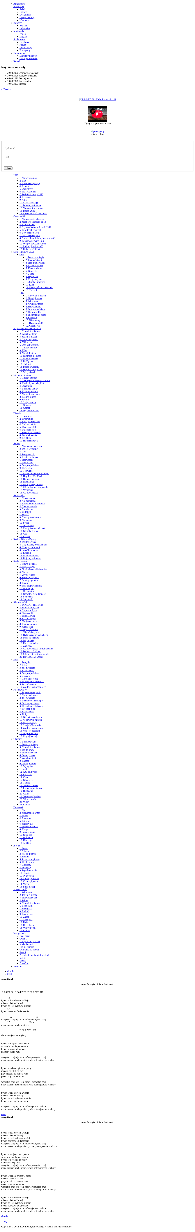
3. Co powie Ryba (28, 610)
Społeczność (19, 39)
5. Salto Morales (27, 615)
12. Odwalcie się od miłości (33, 594)
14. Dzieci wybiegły (29, 366)
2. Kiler (23, 665)
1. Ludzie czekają (28, 741)
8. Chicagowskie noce (30, 517)
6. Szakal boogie (27, 618)
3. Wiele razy (32, 301)
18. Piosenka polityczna (31, 788)
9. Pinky (24, 714)
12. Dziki (24, 922)
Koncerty (17, 23)
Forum (23, 44)
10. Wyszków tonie (29, 629)
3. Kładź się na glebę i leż (32, 383)
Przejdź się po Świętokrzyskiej (34, 955)
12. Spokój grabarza (29, 878)
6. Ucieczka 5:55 (28, 429)
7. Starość (24, 514)
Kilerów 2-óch (20, 602)
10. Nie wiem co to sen (31, 717)
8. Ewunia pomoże (29, 624)
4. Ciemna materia (28, 506)
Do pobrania (19, 53)
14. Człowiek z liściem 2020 (33, 213)
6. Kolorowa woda (29, 391)
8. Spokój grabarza (29, 550)
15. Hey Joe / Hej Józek (31, 369)
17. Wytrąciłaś (26, 490)
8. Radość (24, 761)
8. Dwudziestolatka (29, 435)
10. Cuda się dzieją (29, 202)
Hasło (6, 156)
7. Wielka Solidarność (30, 432)
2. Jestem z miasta (28, 895)
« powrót (17, 966)
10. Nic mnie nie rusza (30, 356)
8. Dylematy (25, 867)
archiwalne (25, 28)
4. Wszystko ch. (27, 454)
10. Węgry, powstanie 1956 (33, 243)
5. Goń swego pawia (29, 703)
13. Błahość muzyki (29, 479)
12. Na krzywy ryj (28, 722)
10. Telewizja (26, 470)
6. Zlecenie (25, 676)
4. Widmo (24, 856)
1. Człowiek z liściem (36, 295)
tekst (9, 974)
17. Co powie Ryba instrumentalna (36, 648)
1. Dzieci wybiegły (35, 257)
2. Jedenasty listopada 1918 (33, 221)
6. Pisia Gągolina (28, 191)
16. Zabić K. (26, 646)
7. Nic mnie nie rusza (30, 394)
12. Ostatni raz (33, 325)
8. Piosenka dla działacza (32, 681)
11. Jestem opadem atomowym (34, 473)
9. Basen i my (26, 914)
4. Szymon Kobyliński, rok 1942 (35, 227)
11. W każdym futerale (30, 205)
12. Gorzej (25, 408)
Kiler (15, 659)
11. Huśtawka (26, 837)
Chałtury (17, 739)
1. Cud (23, 810)
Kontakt (17, 61)
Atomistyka (19, 495)
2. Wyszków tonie (28, 334)
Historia (23, 12)
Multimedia (18, 31)
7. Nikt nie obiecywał (30, 235)
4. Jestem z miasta (34, 265)
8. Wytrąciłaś (32, 276)
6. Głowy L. (31, 271)
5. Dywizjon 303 (28, 427)
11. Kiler (30, 284)
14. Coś (23, 533)
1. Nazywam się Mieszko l (32, 219)
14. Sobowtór (26, 599)
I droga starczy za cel (30, 941)
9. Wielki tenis (26, 626)
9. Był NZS (31, 317)
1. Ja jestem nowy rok (30, 692)
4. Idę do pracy (27, 750)
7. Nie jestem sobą (28, 621)
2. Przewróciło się (34, 260)
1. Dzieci (24, 848)
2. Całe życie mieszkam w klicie (35, 380)
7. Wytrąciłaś (26, 908)
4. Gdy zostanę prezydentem (33, 544)
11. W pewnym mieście (31, 719)
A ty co (16, 845)
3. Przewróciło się (28, 897)
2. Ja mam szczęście (29, 607)
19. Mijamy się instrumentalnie (34, 654)
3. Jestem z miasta (28, 336)
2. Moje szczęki (27, 566)
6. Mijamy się (26, 823)
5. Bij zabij (25, 821)
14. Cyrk (24, 777)
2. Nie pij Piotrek (34, 298)
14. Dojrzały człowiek (30, 558)
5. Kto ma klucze (34, 268)
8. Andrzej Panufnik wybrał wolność (37, 238)
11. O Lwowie (27, 525)
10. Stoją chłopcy (28, 402)
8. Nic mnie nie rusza (36, 314)
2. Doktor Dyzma (28, 542)
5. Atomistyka (26, 509)
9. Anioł (23, 200)
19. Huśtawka (26, 791)
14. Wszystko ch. (28, 927)
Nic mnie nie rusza (22, 375)
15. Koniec (25, 930)
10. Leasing (25, 553)
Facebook (24, 42)
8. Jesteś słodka (27, 711)
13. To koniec (32, 290)
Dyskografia (25, 14)
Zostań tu (24, 963)
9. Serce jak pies (27, 832)
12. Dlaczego (26, 840)
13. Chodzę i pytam (29, 881)
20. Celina (24, 793)
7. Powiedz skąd (27, 709)
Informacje (18, 6)
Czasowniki (19, 216)
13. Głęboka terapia (29, 531)
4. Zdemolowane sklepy (31, 700)
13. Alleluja (25, 843)
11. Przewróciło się (29, 358)
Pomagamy (25, 50)
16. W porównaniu (29, 733)
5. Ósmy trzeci (27, 189)
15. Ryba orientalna (29, 643)
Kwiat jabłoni (26, 944)
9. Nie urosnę (26, 520)
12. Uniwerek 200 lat (30, 249)
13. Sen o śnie (26, 596)
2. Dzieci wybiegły (29, 449)
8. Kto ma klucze (28, 397)
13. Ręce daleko (27, 925)
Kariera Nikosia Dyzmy (24, 539)
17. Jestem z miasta (29, 785)
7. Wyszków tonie (28, 758)
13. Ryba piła (26, 774)
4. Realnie (24, 186)
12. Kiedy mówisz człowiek (39, 287)
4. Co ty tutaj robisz (29, 339)
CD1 (22, 254)
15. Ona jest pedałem (30, 730)
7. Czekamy (25, 864)
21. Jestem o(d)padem (30, 796)
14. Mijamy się (27, 640)
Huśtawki (18, 807)
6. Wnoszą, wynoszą (29, 577)
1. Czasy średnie (27, 498)
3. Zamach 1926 (27, 224)
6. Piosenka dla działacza (32, 706)
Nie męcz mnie (27, 947)
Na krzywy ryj (20, 689)
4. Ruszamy (25, 818)
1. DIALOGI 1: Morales (31, 605)
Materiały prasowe (28, 55)
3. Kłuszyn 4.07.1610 (30, 421)
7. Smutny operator (29, 580)
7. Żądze (30, 273)
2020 (15, 175)
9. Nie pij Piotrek (28, 353)
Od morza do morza (29, 949)
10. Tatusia (25, 873)
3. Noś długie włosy (35, 262)
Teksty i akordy (27, 17)
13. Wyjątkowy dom (29, 410)
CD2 (22, 293)
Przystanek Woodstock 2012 (27, 328)
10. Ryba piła (26, 834)
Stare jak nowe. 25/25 (23, 252)
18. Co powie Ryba (29, 492)
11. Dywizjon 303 (34, 323)
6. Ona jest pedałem (35, 309)
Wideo (23, 34)
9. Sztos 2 (24, 399)
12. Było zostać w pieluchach (34, 635)
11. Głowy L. (26, 919)
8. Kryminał (25, 197)
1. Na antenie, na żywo (31, 446)
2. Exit (23, 180)
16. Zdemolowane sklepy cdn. (34, 487)
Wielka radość (20, 889)
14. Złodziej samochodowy (33, 728)
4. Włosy (24, 900)
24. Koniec (25, 804)
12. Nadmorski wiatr (29, 555)
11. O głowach (27, 875)
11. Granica (25, 405)
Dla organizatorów (28, 58)
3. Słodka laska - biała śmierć (34, 569)
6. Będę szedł (26, 906)
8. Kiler (23, 350)
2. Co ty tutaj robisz (29, 695)
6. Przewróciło (27, 460)
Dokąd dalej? (26, 47)
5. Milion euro (26, 342)
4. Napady (25, 572)
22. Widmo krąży (28, 799)
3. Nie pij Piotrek (28, 854)
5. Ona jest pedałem (29, 673)
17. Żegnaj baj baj (28, 736)
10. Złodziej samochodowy (33, 687)
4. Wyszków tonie (34, 304)
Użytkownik (10, 148)
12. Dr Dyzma (26, 361)
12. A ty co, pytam (28, 771)
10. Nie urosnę (33, 320)
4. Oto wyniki (26, 613)
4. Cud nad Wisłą (28, 424)
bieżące (23, 25)
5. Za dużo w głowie (29, 859)
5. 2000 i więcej (27, 574)
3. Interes (24, 815)
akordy (10, 971)
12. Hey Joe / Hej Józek (31, 476)
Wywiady (24, 20)
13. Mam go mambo (29, 637)
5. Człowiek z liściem (30, 903)
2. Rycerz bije (26, 418)
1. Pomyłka (25, 662)
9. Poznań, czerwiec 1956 (32, 241)
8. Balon (24, 583)
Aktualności (19, 3)
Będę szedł (25, 936)
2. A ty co (24, 851)
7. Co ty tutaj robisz (29, 678)
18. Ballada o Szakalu (30, 651)
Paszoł (23, 952)
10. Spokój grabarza (35, 282)
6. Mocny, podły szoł (30, 547)
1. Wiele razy (26, 892)
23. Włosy (24, 802)
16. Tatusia (25, 782)
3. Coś (23, 451)
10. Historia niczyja (29, 440)
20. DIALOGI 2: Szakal (31, 657)
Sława (22, 958)
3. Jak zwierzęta (27, 667)
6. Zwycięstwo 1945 (29, 232)
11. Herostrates (27, 591)
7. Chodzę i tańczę (28, 347)
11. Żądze (24, 769)
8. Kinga (24, 829)
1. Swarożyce (26, 416)
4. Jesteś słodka (27, 670)
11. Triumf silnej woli (30, 632)
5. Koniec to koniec (29, 457)
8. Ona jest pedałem (29, 465)
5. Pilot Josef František (30, 230)
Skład (22, 9)
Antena (16, 443)
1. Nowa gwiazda (28, 563)
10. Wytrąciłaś (26, 766)
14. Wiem (24, 884)
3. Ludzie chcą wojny (30, 183)
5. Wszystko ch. (33, 306)
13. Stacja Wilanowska (30, 725)
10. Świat (24, 522)
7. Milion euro (26, 462)
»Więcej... (6, 89)
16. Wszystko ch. (28, 372)
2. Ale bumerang (27, 501)
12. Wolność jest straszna (32, 208)
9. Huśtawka (26, 468)
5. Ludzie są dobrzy (29, 388)
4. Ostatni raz (26, 386)
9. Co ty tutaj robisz (35, 279)
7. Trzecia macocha (29, 826)
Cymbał (23, 938)
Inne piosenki (19, 933)
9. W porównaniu (28, 684)
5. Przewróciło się (28, 752)
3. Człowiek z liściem (30, 747)
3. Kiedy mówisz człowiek (32, 503)
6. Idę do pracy (27, 862)
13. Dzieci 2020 (27, 210)
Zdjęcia (23, 36)
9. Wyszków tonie (28, 870)
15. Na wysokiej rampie (31, 484)
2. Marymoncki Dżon (30, 813)
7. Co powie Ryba (34, 312)
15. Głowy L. (26, 780)
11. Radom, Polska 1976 (31, 246)
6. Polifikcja (25, 511)
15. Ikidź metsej (27, 886)
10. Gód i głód (27, 588)
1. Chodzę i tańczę (28, 377)
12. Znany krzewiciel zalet (32, 528)
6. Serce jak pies (27, 755)
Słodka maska (20, 561)
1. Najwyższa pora (28, 178)
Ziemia (23, 960)
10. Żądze (24, 916)
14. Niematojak (27, 481)
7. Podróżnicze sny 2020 (31, 194)
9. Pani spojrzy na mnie (31, 585)
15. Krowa (25, 536)
